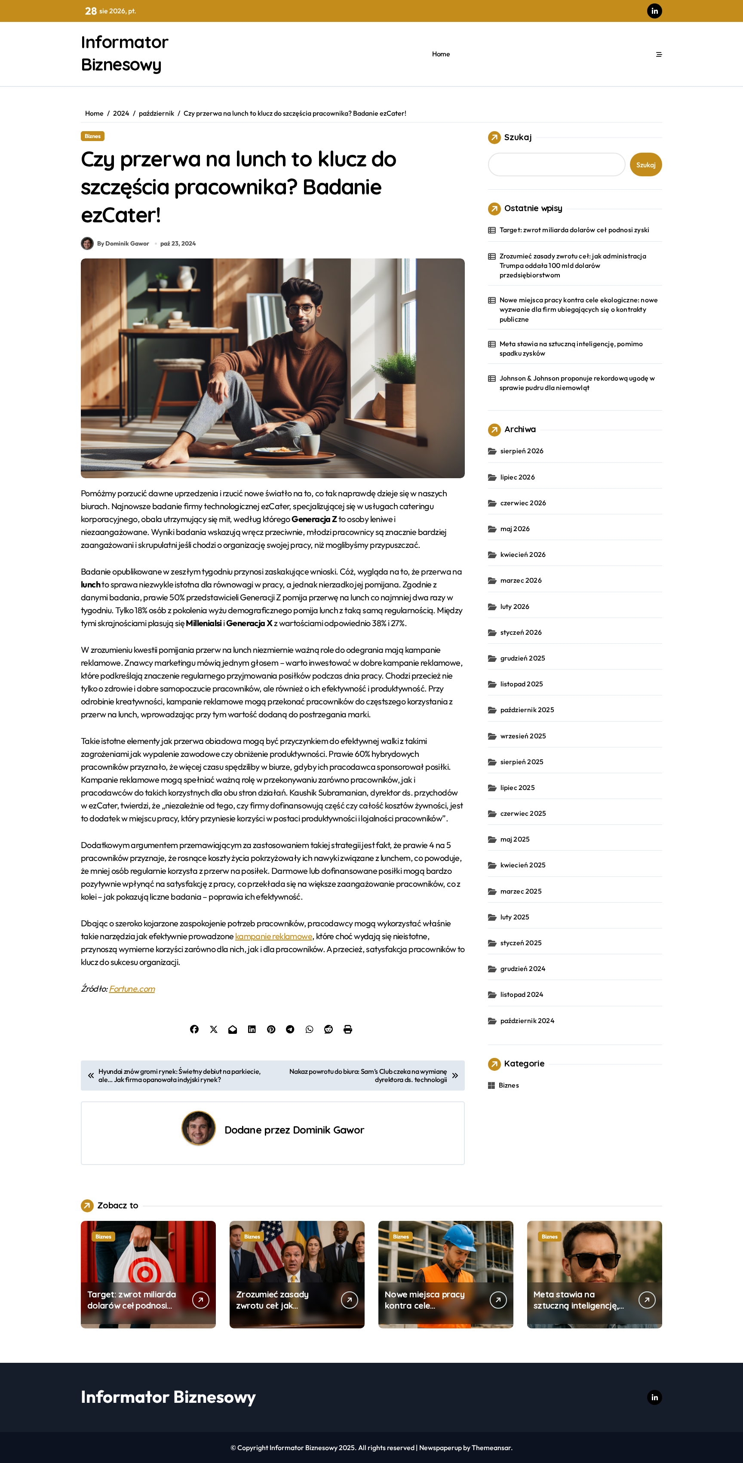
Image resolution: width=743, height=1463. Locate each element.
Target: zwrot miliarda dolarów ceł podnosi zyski (575, 229)
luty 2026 (515, 606)
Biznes (93, 135)
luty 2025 (515, 917)
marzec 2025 (521, 891)
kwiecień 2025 (523, 865)
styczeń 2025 (521, 942)
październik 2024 (527, 1020)
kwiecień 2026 (523, 554)
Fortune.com (131, 988)
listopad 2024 (522, 994)
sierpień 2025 (522, 761)
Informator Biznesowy (168, 1396)
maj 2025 (515, 839)
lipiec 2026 (517, 477)
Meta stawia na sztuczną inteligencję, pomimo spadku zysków (571, 348)
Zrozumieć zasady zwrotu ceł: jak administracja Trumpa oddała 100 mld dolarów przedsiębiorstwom (573, 266)
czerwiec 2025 (523, 813)
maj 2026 (515, 528)
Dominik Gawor (329, 1129)
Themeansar (491, 1447)
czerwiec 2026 (523, 502)
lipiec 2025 (517, 787)
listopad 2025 (521, 683)
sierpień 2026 (522, 450)
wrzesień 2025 (523, 736)
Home (441, 53)
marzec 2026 (521, 580)
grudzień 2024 (523, 968)
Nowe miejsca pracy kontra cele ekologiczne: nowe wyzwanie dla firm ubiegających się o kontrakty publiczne (579, 309)
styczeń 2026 (521, 632)
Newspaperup (440, 1447)
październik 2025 (527, 709)
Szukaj (518, 137)
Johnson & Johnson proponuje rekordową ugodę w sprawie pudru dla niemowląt (577, 383)
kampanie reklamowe (273, 936)
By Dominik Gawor (123, 243)
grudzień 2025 (523, 658)
